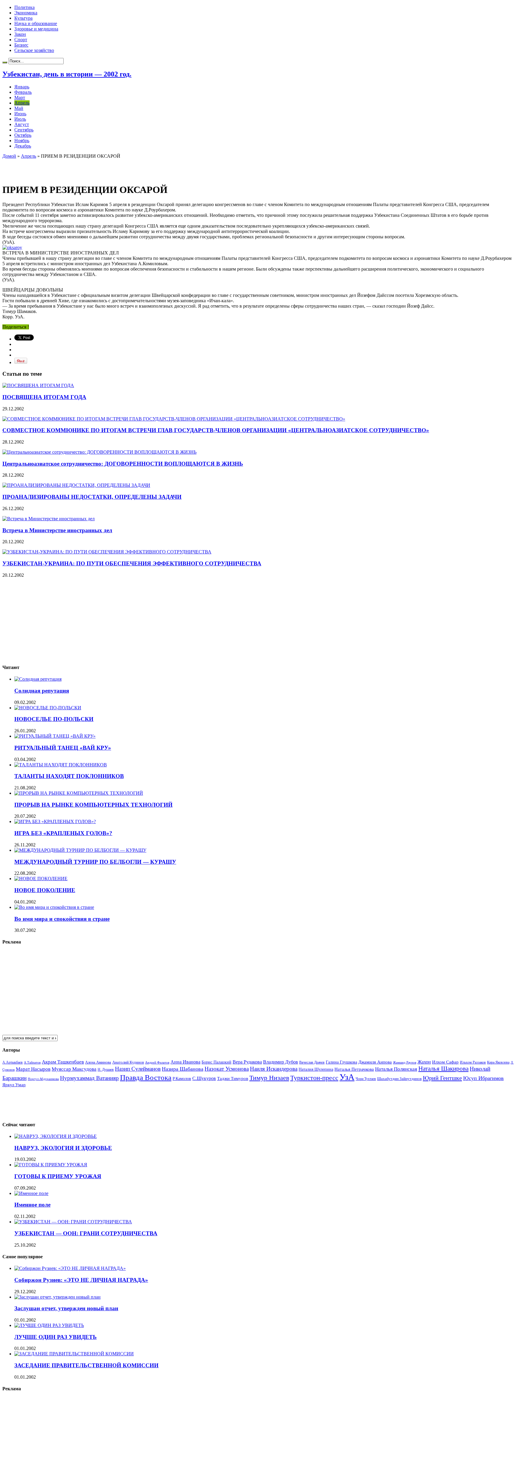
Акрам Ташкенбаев (63, 1062)
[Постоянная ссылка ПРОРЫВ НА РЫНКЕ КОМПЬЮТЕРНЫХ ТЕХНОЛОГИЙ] (78, 793)
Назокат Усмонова (227, 1069)
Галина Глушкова (341, 1062)
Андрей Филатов (157, 1062)
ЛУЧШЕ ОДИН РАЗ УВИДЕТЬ (55, 1337)
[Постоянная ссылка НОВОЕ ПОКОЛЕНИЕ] (40, 878)
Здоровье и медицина (36, 28)
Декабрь (22, 145)
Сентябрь (23, 129)
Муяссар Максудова (74, 1069)
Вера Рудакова (247, 1061)
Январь (21, 86)
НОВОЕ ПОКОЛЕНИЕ (44, 890)
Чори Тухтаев (366, 1079)
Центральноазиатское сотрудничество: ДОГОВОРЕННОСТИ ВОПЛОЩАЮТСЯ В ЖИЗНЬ (122, 464)
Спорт (20, 39)
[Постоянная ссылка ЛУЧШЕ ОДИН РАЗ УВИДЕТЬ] (49, 1325)
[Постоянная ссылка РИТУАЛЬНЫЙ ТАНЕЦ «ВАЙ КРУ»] (55, 736)
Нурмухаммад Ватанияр (89, 1078)
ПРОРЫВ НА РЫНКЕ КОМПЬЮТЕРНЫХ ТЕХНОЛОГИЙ (93, 805)
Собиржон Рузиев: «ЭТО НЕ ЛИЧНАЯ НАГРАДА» (81, 1280)
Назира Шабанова (182, 1069)
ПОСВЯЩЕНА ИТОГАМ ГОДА (44, 397)
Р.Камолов (182, 1078)
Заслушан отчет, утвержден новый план (66, 1308)
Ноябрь (21, 140)
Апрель (22, 102)
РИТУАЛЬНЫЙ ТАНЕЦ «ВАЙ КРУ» (62, 748)
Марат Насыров (33, 1069)
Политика (24, 7)
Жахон (424, 1062)
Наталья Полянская (396, 1069)
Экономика (25, 12)
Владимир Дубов (280, 1061)
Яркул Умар (14, 1084)
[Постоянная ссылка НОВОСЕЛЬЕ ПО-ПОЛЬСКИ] (47, 707)
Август (21, 124)
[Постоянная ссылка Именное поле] (31, 1193)
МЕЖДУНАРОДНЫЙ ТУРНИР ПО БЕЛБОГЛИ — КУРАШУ (95, 862)
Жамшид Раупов (404, 1062)
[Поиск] (4, 62)
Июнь (20, 113)
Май (18, 108)
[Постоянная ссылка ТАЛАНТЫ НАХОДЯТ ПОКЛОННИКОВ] (60, 764)
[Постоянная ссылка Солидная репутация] (38, 679)
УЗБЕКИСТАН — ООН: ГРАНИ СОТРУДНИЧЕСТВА (85, 1233)
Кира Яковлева (498, 1062)
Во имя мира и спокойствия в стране (62, 919)
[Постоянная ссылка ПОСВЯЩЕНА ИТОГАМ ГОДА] (38, 385)
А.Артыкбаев (12, 1062)
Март (19, 97)
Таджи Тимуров (232, 1078)
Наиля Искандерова (273, 1069)
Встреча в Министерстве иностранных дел (57, 530)
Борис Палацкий (216, 1062)
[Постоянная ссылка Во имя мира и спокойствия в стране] (54, 907)
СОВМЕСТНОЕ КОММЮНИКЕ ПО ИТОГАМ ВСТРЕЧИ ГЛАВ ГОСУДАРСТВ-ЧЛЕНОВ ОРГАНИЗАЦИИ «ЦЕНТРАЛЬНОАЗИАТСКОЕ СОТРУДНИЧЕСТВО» (215, 430)
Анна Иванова (185, 1061)
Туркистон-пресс (314, 1077)
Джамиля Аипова (375, 1061)
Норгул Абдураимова (43, 1079)
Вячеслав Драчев (312, 1062)
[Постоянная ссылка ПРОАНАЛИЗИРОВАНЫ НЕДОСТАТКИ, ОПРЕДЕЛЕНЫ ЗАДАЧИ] (76, 485)
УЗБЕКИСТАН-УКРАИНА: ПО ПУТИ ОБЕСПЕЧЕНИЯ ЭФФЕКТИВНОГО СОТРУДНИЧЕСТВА (131, 563)
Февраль (23, 92)
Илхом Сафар (445, 1062)
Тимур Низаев (269, 1077)
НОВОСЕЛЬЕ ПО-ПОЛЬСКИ (53, 719)
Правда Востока (145, 1077)
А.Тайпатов (32, 1062)
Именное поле (32, 1205)
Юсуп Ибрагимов (483, 1078)
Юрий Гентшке (442, 1078)
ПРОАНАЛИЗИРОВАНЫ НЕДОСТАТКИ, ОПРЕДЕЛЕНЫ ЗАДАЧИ (92, 497)
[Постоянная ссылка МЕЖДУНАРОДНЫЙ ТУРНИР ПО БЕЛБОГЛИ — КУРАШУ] (80, 850)
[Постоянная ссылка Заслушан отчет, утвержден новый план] (57, 1296)
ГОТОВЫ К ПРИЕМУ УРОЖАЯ (57, 1176)
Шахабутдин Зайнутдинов (399, 1078)
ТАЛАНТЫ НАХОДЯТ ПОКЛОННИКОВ (69, 776)
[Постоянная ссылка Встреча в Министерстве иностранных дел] (48, 518)
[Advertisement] (72, 168)
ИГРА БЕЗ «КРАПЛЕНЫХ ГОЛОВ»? (63, 833)
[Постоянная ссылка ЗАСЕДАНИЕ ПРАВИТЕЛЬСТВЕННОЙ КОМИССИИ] (74, 1353)
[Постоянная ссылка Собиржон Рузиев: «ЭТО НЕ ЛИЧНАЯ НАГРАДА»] (70, 1268)
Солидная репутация (41, 691)
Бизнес (21, 44)
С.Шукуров (204, 1078)
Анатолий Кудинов (128, 1062)
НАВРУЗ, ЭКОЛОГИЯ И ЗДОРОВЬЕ (63, 1148)
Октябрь (22, 135)
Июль (20, 119)
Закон (20, 34)
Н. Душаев (106, 1070)
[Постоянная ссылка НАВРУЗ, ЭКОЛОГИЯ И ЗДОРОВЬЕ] (55, 1136)
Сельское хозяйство (34, 50)
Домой (9, 156)
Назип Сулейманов (138, 1069)
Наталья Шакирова (443, 1068)
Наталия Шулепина (316, 1069)
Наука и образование (35, 23)
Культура (23, 18)
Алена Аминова (98, 1062)
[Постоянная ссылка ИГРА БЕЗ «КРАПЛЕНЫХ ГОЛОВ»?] (55, 821)
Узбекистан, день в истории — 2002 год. (66, 74)
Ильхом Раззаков (473, 1062)
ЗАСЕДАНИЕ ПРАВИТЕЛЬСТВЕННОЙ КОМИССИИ (86, 1365)
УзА (347, 1077)
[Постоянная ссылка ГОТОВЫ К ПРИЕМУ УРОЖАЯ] (50, 1164)
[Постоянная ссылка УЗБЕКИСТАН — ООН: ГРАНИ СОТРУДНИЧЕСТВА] (73, 1221)
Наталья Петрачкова (354, 1069)
